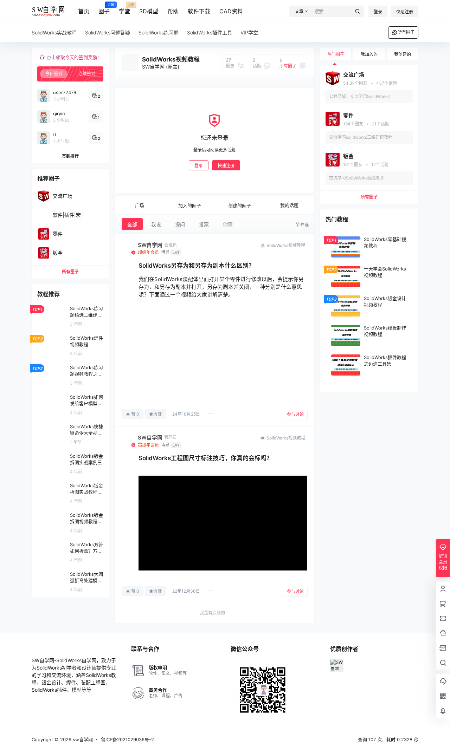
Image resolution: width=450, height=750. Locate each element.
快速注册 (404, 11)
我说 (156, 224)
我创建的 (402, 54)
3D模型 (148, 11)
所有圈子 (406, 32)
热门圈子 (335, 54)
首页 (83, 11)
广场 (139, 205)
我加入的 (369, 54)
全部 (132, 224)
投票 (204, 224)
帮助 (173, 11)
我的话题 (289, 205)
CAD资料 (231, 11)
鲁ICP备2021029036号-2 (127, 739)
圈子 (104, 8)
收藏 (157, 414)
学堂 (124, 8)
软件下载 (199, 11)
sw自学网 (82, 739)
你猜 (228, 224)
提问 (180, 224)
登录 (378, 11)
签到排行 (70, 156)
